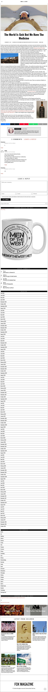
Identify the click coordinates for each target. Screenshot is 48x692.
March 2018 (3, 489)
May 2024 (2, 340)
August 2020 (3, 427)
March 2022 (3, 386)
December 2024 (4, 325)
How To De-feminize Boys (22, 644)
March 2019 (3, 463)
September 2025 (4, 306)
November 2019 (3, 446)
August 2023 (3, 349)
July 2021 (2, 403)
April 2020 (3, 435)
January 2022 (3, 390)
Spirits (2, 581)
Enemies (20, 42)
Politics (32, 42)
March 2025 (3, 319)
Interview (2, 562)
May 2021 (2, 407)
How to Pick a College (22, 666)
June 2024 (3, 338)
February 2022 (3, 388)
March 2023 (3, 360)
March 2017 (3, 515)
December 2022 (4, 366)
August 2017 (3, 504)
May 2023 (2, 356)
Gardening (2, 553)
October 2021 (3, 397)
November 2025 (3, 302)
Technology (3, 590)
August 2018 (3, 479)
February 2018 (3, 491)
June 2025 (3, 312)
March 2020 (3, 438)
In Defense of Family (5, 666)
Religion (36, 42)
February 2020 (3, 440)
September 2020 (4, 425)
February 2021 (3, 414)
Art (1, 534)
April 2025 (3, 317)
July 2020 (2, 429)
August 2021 (3, 401)
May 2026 (2, 297)
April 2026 (3, 299)
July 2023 (2, 351)
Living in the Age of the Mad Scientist (10, 276)
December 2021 (3, 392)
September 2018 (4, 476)
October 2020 (3, 422)
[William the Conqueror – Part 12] (12, 610)
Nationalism (24, 42)
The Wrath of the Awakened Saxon (9, 280)
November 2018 (3, 472)
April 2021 (3, 409)
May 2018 (2, 485)
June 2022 (3, 379)
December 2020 (4, 418)
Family (2, 542)
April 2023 (3, 358)
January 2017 (3, 520)
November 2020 (4, 420)
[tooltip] (5, 124)
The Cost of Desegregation (8, 284)
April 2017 (2, 513)
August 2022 (3, 375)
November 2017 (3, 498)
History (2, 557)
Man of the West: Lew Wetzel (8, 287)
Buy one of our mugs (5, 602)
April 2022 (3, 384)
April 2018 (3, 487)
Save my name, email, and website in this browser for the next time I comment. (18, 196)
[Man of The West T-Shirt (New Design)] (36, 610)
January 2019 (3, 468)
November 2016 (3, 524)
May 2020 (2, 433)
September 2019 (4, 450)
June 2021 (2, 405)
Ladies (2, 564)
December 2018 (3, 470)
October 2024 (3, 330)
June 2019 (2, 457)
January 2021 (3, 416)
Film (1, 545)
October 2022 (3, 371)
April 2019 (3, 461)
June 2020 (3, 431)
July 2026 (2, 293)
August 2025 (3, 308)
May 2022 (2, 381)
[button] (46, 203)
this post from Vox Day (39, 48)
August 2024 (3, 334)
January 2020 (3, 442)
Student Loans (3, 586)
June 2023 (3, 353)
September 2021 (4, 399)
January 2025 (3, 323)
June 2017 (2, 509)
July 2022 (2, 377)
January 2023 (3, 364)
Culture (17, 42)
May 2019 (2, 459)
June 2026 (3, 295)
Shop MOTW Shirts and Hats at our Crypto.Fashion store (13, 597)
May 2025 (2, 315)
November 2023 (3, 343)
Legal (2, 566)
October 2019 (3, 448)
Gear (1, 555)
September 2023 (4, 347)
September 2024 (4, 332)
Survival (2, 588)
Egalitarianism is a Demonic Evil (9, 272)
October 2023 (3, 345)
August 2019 (3, 453)
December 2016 (3, 522)
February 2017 (3, 517)
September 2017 (4, 502)
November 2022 (3, 368)
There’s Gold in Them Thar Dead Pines (39, 634)
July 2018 (2, 481)
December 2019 (3, 444)
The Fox (33, 688)
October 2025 (3, 304)
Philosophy (29, 42)
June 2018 (2, 483)
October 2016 (3, 526)
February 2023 (3, 362)
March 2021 (3, 412)
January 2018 (3, 494)
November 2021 (3, 394)
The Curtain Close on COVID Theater (7, 634)
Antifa (2, 532)
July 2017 (2, 507)
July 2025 (2, 310)
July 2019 (2, 455)
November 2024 (4, 327)
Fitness (2, 551)
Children (14, 42)
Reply (2, 147)
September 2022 (4, 373)
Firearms (2, 549)
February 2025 (3, 321)
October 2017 (3, 500)
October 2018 (3, 474)
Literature (2, 568)
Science (2, 579)
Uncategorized (3, 592)
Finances (2, 547)
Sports (2, 583)
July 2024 (2, 336)
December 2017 (3, 496)
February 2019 (3, 466)
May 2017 (2, 511)
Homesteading (3, 560)
